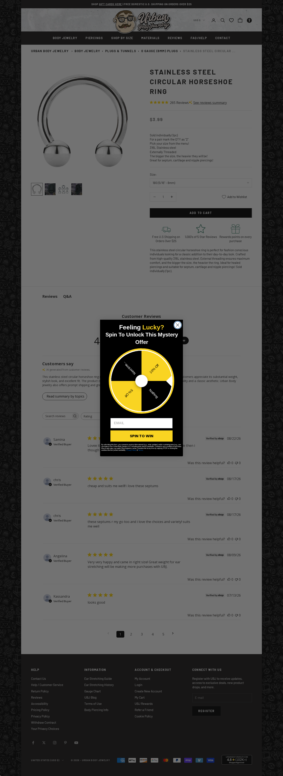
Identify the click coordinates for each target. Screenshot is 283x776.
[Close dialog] (177, 325)
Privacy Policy (131, 450)
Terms (140, 450)
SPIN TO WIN (141, 435)
